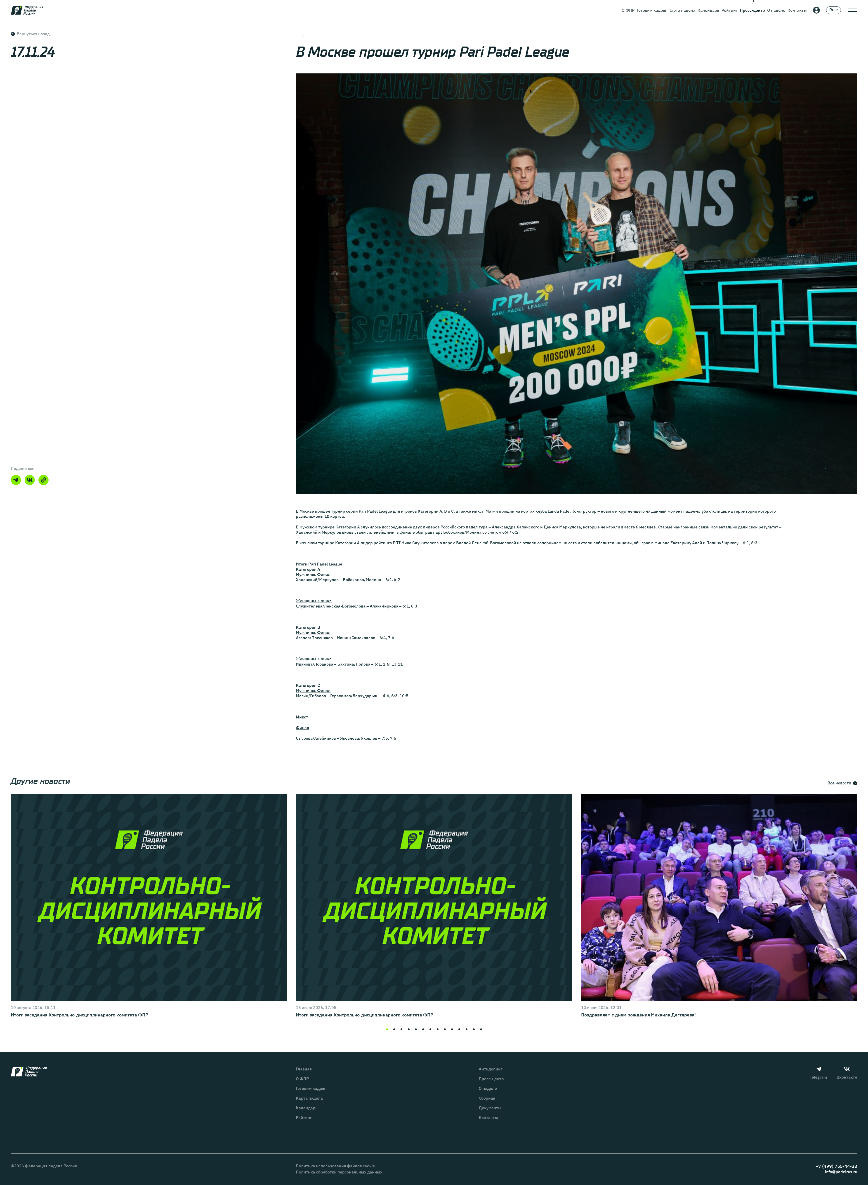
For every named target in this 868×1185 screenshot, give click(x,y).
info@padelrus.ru (841, 1171)
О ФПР (628, 10)
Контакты (797, 10)
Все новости (839, 783)
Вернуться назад (33, 33)
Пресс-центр (752, 10)
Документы (490, 1107)
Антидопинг (490, 1069)
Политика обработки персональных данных (339, 1172)
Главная (304, 1069)
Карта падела (681, 10)
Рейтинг (730, 10)
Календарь (708, 10)
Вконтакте (847, 1077)
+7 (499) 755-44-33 (836, 1166)
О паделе (776, 10)
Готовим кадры (651, 10)
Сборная (487, 1098)
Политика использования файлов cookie (335, 1166)
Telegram (818, 1077)
